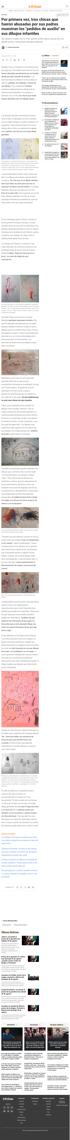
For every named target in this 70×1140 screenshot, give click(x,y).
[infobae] (35, 6)
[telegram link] (8, 1111)
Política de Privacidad (62, 1105)
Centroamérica (21, 1117)
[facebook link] (4, 1107)
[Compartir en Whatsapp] (3, 60)
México (21, 1112)
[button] (2, 6)
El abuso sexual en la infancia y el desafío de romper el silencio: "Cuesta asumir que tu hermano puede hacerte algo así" (19, 862)
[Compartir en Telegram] (18, 60)
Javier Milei (45, 10)
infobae (4, 15)
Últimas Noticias (21, 1120)
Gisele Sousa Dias (13, 47)
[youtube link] (4, 1111)
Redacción (35, 1101)
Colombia (21, 1104)
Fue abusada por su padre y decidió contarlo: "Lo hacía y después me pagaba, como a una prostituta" (19, 873)
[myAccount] (67, 6)
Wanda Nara (28, 10)
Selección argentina (19, 10)
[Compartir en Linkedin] (14, 60)
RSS (21, 1123)
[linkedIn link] (11, 1111)
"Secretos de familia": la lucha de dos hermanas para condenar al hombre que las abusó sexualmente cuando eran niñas (19, 852)
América (21, 1101)
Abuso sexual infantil (20, 925)
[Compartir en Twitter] (10, 60)
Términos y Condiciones (62, 1102)
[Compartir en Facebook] (7, 60)
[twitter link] (8, 1107)
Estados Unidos (21, 1109)
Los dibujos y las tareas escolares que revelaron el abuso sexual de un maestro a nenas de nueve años (19, 840)
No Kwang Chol (37, 10)
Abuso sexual (6, 925)
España (22, 1106)
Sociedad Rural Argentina (55, 10)
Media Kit (48, 1114)
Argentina (48, 1101)
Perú (21, 1114)
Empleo (35, 1104)
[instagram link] (11, 1107)
